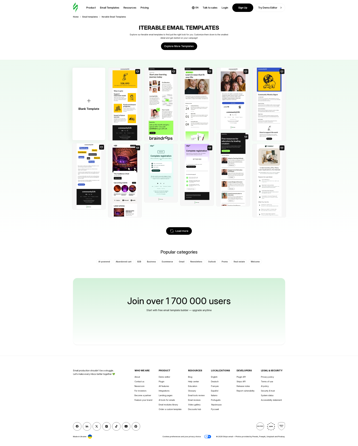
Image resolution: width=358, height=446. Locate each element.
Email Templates (109, 7)
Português (216, 400)
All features (164, 386)
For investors (140, 391)
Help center (193, 381)
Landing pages (165, 395)
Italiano (214, 395)
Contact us (139, 381)
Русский (215, 409)
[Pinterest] (136, 426)
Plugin (161, 381)
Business (151, 261)
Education (192, 386)
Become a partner (143, 395)
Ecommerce (167, 261)
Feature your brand (143, 400)
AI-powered (104, 261)
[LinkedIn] (87, 426)
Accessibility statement (271, 400)
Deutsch (215, 381)
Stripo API (241, 381)
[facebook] (77, 426)
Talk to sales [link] (210, 7)
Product (91, 7)
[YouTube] (126, 426)
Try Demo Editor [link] (267, 7)
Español (214, 391)
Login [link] (225, 7)
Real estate (239, 261)
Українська (216, 404)
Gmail (181, 261)
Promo (225, 261)
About (137, 377)
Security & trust (268, 391)
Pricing (145, 7)
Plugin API (241, 377)
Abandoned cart (123, 261)
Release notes (243, 386)
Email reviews (194, 400)
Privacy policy (267, 377)
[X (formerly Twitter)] (97, 426)
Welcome (255, 261)
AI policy (265, 386)
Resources (129, 7)
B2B (139, 261)
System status (267, 395)
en (197, 7)
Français (215, 386)
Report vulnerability (246, 391)
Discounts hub (194, 409)
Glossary (192, 391)
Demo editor (164, 377)
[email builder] (75, 7)
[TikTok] (116, 426)
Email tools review (196, 395)
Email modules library (168, 404)
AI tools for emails (167, 400)
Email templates (90, 17)
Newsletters (196, 261)
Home (76, 17)
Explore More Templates (179, 46)
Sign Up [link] (242, 7)
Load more (182, 230)
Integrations (164, 391)
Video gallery (194, 404)
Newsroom (139, 386)
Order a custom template (170, 409)
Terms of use (267, 381)
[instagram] (106, 426)
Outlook (212, 261)
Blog (190, 377)
